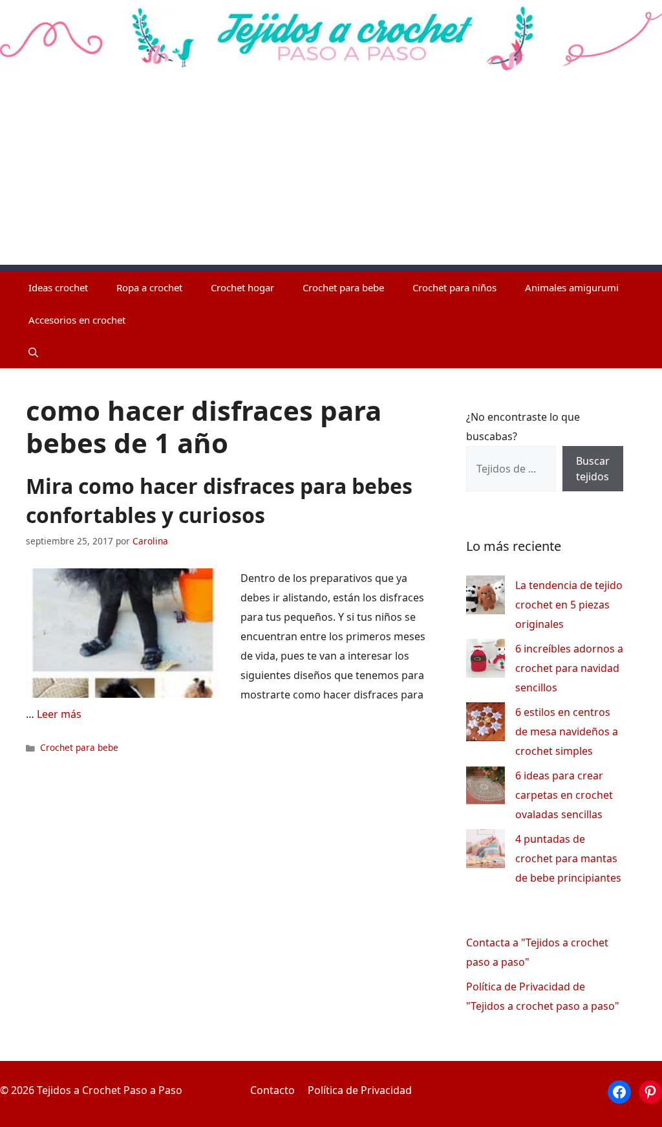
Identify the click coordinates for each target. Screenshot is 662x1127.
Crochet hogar (242, 287)
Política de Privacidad (360, 1090)
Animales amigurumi (572, 287)
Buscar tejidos (593, 469)
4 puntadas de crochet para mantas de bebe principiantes (568, 858)
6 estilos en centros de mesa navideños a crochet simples (566, 731)
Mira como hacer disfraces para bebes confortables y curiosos (219, 500)
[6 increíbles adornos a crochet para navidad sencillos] (485, 661)
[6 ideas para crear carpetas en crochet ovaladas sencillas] (485, 788)
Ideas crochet (58, 287)
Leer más (59, 714)
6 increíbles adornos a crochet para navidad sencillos (569, 668)
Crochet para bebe (343, 287)
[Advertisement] (331, 174)
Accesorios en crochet (76, 319)
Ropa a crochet (149, 287)
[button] (33, 352)
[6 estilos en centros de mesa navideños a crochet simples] (485, 724)
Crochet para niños (454, 287)
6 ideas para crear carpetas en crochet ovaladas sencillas (564, 794)
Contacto (272, 1090)
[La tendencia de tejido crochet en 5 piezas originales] (485, 597)
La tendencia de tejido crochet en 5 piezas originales (569, 604)
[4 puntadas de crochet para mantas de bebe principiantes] (485, 851)
